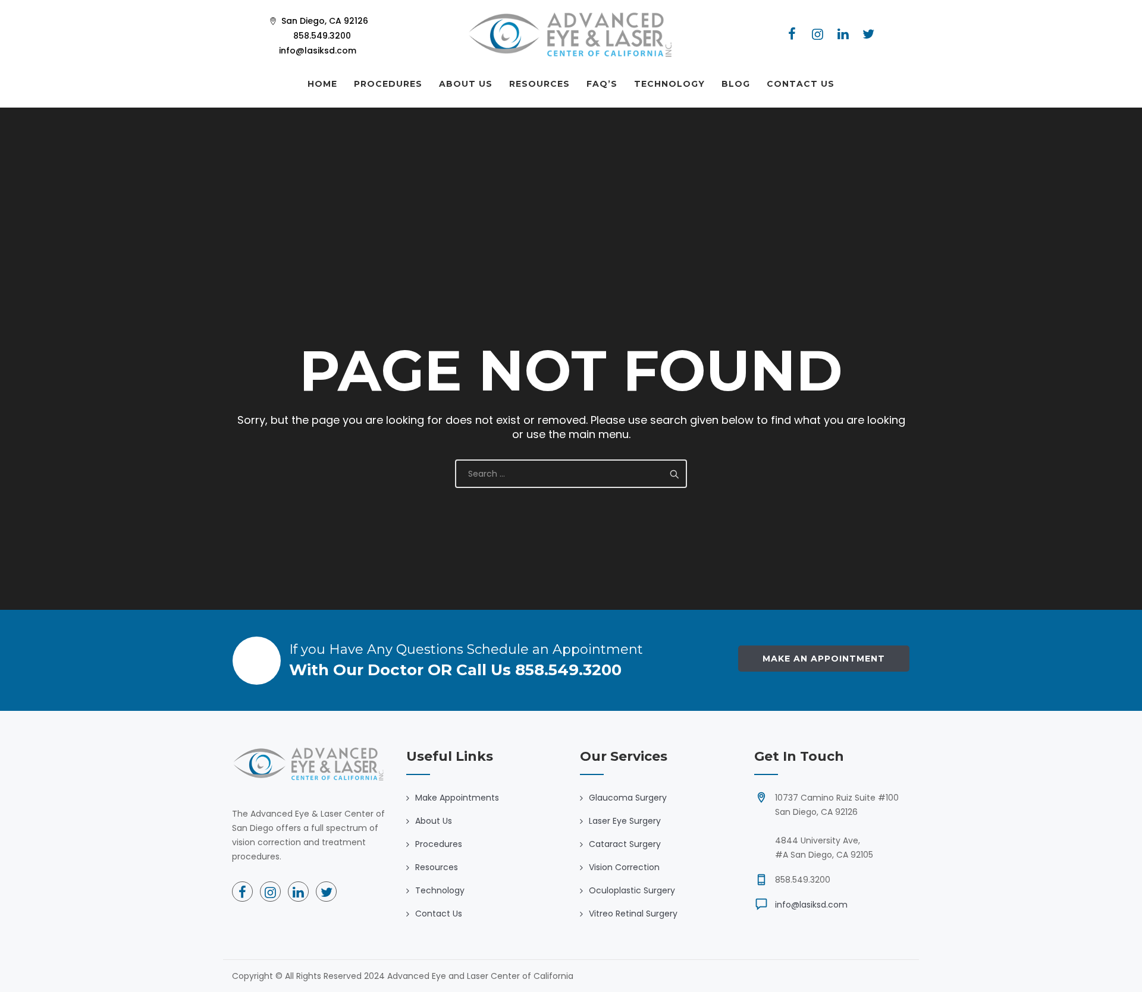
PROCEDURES (388, 83)
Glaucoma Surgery (628, 798)
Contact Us (438, 913)
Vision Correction (624, 867)
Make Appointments (457, 798)
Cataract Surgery (625, 844)
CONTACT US (800, 83)
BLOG (735, 83)
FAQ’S (601, 83)
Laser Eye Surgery (625, 821)
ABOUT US (465, 83)
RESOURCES (539, 83)
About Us (433, 821)
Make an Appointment (824, 658)
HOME (322, 83)
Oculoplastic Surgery (632, 890)
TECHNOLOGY (669, 83)
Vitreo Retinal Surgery (633, 913)
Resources (436, 867)
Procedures (438, 844)
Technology (440, 890)
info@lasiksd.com (811, 905)
